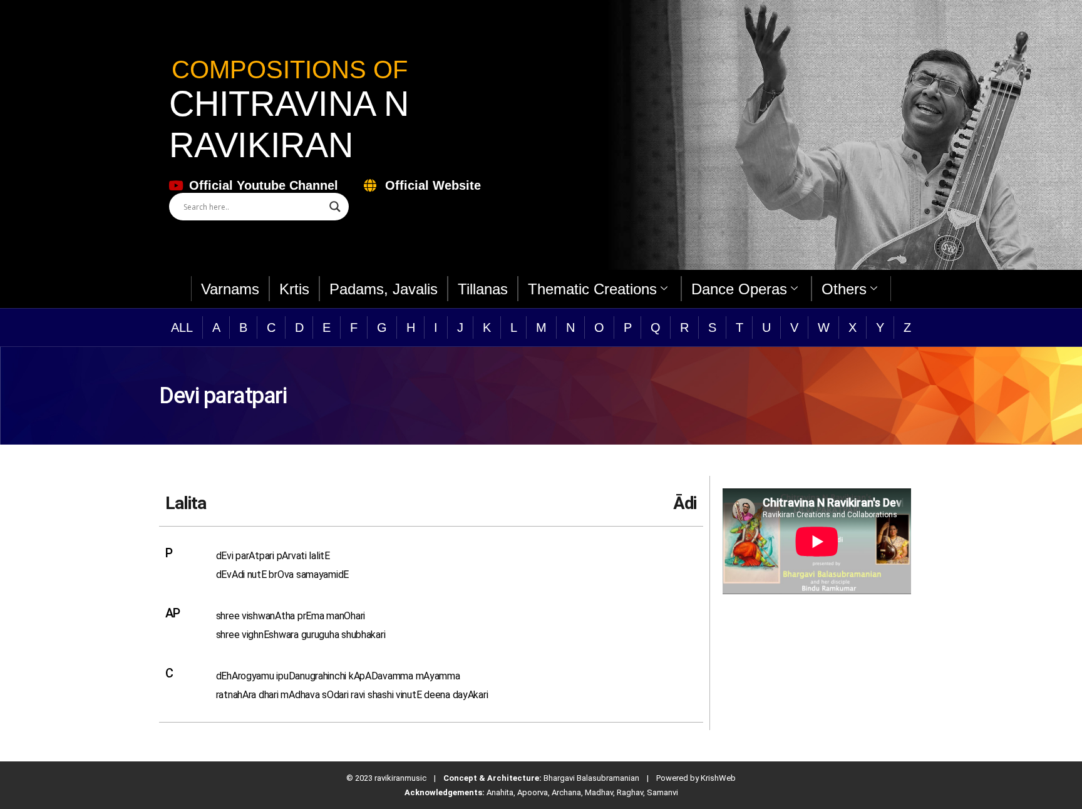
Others (844, 289)
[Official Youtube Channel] (175, 185)
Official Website (433, 185)
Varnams (230, 289)
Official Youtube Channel (263, 185)
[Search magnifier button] (335, 206)
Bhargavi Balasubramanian (591, 778)
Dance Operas (739, 289)
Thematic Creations (592, 289)
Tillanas (483, 289)
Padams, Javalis (383, 289)
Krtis (294, 289)
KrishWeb (718, 778)
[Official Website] (369, 185)
